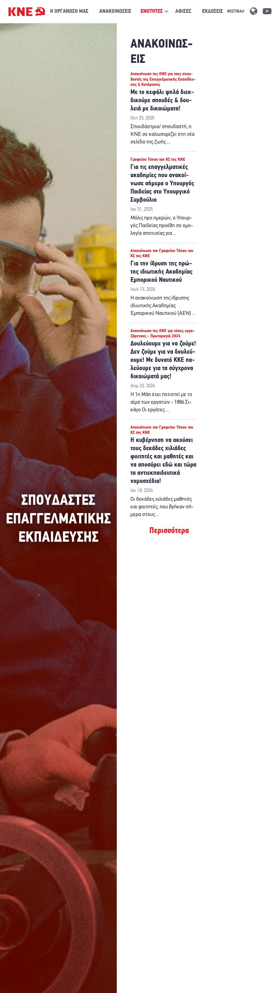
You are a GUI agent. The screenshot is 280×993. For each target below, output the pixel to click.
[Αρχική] (26, 11)
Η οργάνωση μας (69, 11)
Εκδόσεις (212, 11)
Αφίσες (183, 11)
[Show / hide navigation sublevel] (151, 11)
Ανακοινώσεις (115, 11)
